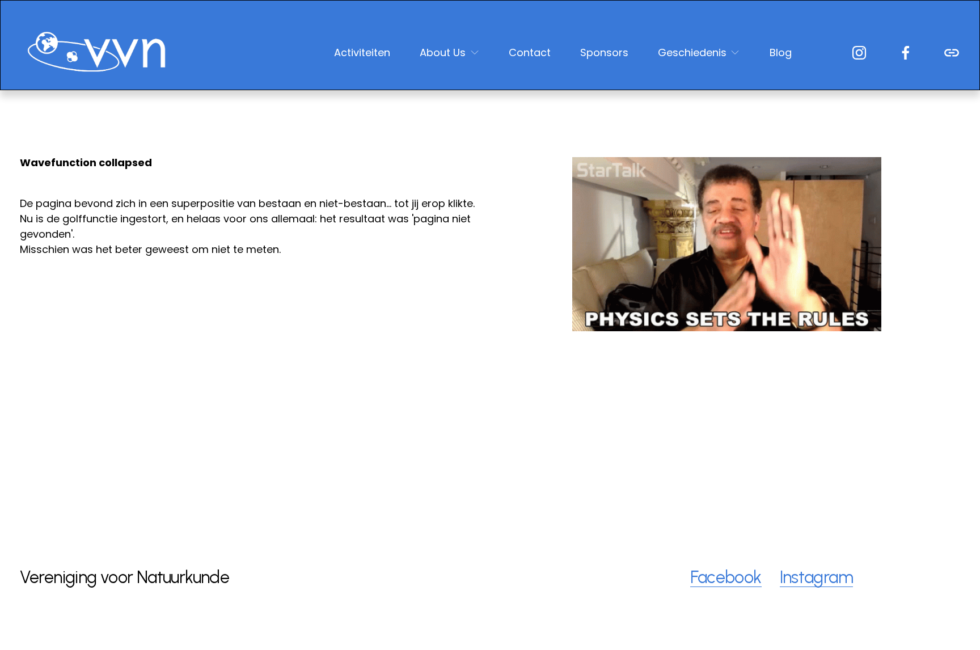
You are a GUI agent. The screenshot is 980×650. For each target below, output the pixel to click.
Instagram (817, 577)
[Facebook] (905, 52)
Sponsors (604, 52)
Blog (781, 52)
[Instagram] (859, 52)
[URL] (951, 52)
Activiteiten (362, 52)
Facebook (725, 577)
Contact (530, 52)
